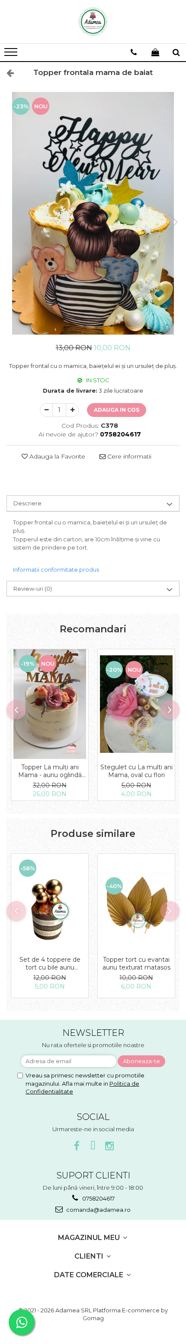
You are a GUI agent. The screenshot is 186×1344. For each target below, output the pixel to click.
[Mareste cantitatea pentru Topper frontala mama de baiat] (72, 410)
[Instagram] (109, 1146)
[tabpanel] (93, 213)
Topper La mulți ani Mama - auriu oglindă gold (50, 771)
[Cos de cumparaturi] (155, 52)
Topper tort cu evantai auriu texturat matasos (136, 963)
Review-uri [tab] (32, 588)
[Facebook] (76, 1146)
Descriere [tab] (27, 503)
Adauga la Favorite (56, 456)
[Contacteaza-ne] (134, 52)
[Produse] (11, 54)
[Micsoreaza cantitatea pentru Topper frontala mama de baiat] (46, 410)
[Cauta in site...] (176, 52)
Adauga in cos (116, 410)
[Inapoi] (6, 73)
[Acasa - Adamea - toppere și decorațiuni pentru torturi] (93, 22)
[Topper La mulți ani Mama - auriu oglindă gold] (49, 704)
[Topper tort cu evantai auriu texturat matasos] (136, 903)
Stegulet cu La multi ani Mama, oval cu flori (136, 771)
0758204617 (98, 1198)
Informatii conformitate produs (56, 569)
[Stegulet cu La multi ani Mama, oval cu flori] (136, 703)
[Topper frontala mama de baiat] (93, 213)
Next (173, 222)
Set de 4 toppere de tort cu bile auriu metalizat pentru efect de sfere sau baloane (50, 963)
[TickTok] (93, 1146)
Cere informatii (128, 456)
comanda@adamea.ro (98, 1209)
